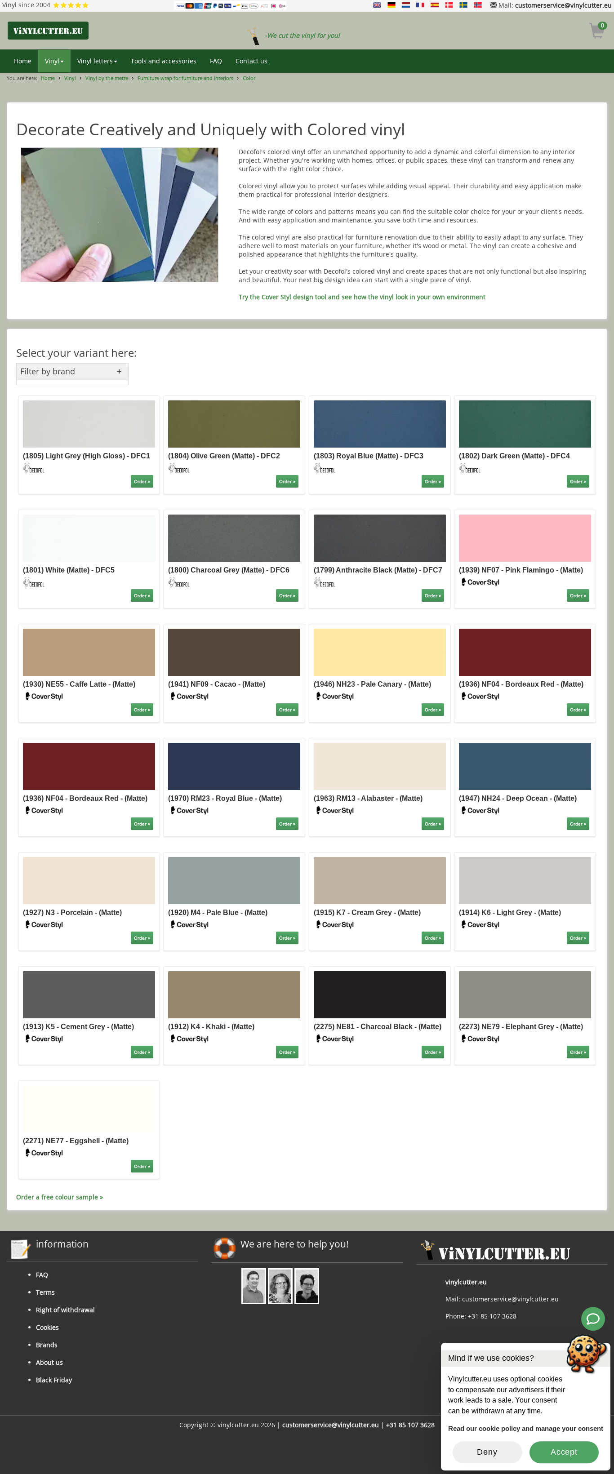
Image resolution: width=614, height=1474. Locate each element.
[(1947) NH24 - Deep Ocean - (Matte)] (525, 765)
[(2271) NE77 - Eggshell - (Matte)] (89, 1108)
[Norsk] (478, 5)
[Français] (420, 5)
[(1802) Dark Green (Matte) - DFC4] (525, 423)
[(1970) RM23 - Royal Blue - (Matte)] (234, 765)
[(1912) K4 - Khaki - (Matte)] (234, 994)
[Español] (434, 5)
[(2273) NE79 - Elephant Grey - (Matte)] (525, 994)
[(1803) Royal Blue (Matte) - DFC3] (380, 423)
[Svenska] (463, 5)
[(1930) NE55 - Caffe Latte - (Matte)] (89, 651)
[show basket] (597, 32)
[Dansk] (449, 5)
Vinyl (52, 61)
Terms (45, 1292)
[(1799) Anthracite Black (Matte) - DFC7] (380, 537)
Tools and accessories (163, 61)
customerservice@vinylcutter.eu (563, 5)
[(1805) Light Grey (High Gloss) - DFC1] (89, 423)
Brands (47, 1345)
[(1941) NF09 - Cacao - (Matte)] (234, 651)
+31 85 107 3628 (410, 1425)
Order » (142, 481)
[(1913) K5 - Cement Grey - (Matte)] (89, 994)
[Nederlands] (406, 5)
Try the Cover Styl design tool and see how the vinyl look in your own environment (362, 297)
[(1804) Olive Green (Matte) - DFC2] (234, 423)
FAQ (216, 61)
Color (249, 78)
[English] (377, 5)
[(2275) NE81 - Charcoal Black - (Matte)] (380, 994)
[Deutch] (391, 5)
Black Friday (54, 1380)
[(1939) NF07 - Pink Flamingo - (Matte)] (525, 537)
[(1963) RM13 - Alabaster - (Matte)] (380, 765)
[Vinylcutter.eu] (48, 31)
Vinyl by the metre (106, 78)
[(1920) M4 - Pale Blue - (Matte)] (234, 879)
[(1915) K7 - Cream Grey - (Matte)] (380, 879)
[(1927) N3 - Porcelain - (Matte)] (89, 879)
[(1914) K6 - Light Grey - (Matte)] (525, 879)
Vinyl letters (95, 61)
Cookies (47, 1327)
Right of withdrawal (65, 1309)
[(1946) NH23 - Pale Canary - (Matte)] (380, 651)
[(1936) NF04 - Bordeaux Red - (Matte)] (525, 651)
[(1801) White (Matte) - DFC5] (89, 537)
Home (22, 61)
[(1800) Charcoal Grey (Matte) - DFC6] (234, 537)
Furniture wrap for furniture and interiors (185, 78)
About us (49, 1362)
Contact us (251, 61)
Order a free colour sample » (59, 1197)
